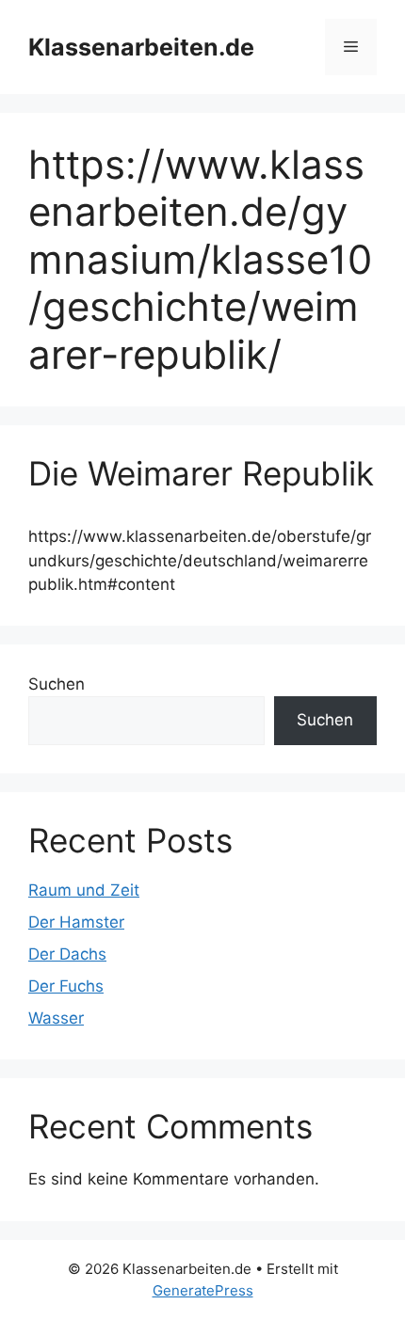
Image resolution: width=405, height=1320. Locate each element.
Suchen (56, 684)
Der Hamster (76, 922)
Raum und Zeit (83, 890)
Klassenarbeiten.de (141, 47)
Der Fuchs (66, 986)
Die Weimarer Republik (201, 473)
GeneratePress (203, 1290)
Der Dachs (67, 954)
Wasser (56, 1018)
